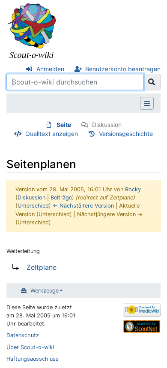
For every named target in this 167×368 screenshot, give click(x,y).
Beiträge (61, 197)
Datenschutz (22, 335)
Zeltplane (42, 267)
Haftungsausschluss (32, 359)
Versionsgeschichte (126, 133)
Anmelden (50, 68)
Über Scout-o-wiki (30, 347)
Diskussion (107, 124)
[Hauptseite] (32, 31)
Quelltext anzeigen (51, 133)
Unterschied (33, 205)
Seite (64, 124)
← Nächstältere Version (83, 205)
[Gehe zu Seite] (152, 82)
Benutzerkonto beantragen (123, 68)
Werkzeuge (44, 290)
